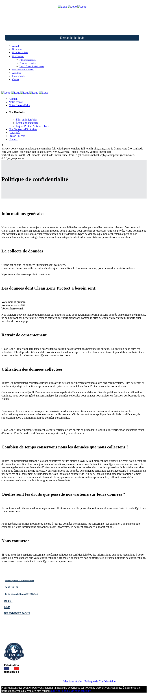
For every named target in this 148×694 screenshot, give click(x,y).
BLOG (8, 601)
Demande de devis (72, 37)
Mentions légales (72, 681)
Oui (53, 690)
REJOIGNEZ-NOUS (17, 613)
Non (57, 690)
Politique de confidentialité (75, 690)
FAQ (7, 607)
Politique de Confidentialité (100, 681)
